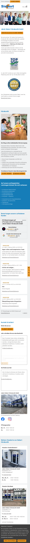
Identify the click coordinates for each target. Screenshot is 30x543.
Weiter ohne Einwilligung (10, 540)
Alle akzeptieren (21, 540)
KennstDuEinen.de (5, 313)
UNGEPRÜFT (24, 220)
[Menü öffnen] (28, 268)
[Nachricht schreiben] (28, 272)
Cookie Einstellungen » (7, 348)
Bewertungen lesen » (6, 98)
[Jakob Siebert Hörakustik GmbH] (7, 6)
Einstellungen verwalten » (7, 537)
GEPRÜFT (25, 313)
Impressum (9, 526)
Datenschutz (4, 526)
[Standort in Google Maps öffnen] (28, 275)
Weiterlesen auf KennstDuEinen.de (10, 257)
